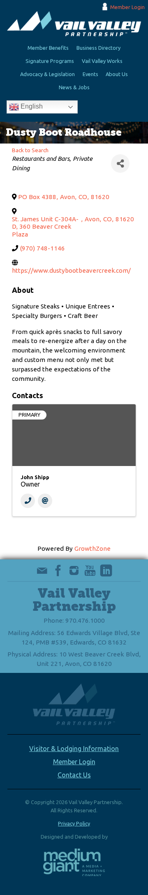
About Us (117, 74)
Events (90, 74)
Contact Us (74, 775)
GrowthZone (92, 548)
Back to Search (30, 150)
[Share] (120, 163)
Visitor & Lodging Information (74, 748)
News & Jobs (74, 87)
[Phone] (28, 501)
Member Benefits (48, 48)
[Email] (45, 501)
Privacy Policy (74, 823)
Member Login (127, 7)
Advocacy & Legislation (47, 74)
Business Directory (98, 48)
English (31, 106)
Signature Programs (49, 61)
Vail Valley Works (102, 61)
